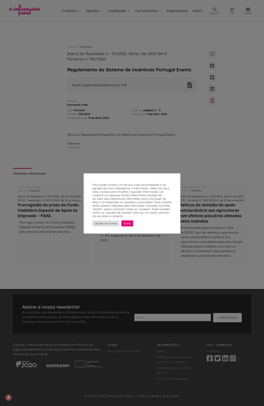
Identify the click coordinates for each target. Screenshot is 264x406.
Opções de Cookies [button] (106, 223)
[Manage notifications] (8, 397)
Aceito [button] (127, 223)
